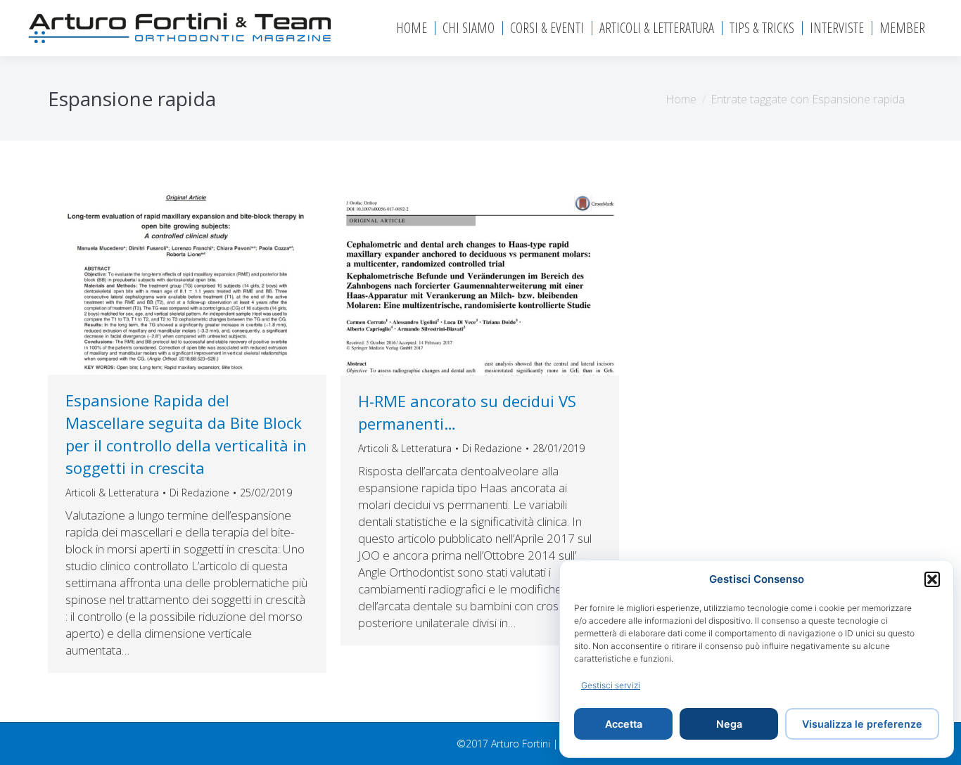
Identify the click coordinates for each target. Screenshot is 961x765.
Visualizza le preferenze (862, 724)
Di (199, 492)
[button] (932, 579)
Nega (729, 724)
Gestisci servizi (610, 685)
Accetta (623, 724)
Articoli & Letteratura (112, 492)
